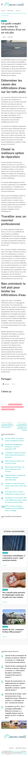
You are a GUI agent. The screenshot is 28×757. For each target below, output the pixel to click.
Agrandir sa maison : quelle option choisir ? (15, 689)
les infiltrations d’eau (8, 409)
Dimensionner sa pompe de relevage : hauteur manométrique (15, 477)
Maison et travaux (15, 751)
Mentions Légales (22, 754)
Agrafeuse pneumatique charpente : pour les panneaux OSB (14, 446)
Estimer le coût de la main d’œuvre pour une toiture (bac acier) (16, 485)
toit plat (19, 303)
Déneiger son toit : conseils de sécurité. (14, 701)
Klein (4, 37)
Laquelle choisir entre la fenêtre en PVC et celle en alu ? (14, 715)
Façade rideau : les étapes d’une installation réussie (14, 439)
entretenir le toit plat (15, 404)
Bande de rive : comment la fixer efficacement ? (13, 630)
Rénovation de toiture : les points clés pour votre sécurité (14, 469)
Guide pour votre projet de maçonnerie (15, 661)
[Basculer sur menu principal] (2, 4)
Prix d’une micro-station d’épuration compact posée (15, 493)
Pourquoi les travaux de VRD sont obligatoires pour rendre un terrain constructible (16, 500)
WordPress (15, 754)
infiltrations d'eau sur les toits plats (12, 406)
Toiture (4, 21)
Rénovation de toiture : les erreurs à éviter (14, 462)
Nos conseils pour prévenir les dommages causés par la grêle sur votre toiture (13, 595)
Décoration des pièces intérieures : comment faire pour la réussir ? (15, 673)
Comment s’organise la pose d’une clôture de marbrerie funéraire (15, 455)
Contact (11, 748)
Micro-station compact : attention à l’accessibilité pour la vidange (14, 508)
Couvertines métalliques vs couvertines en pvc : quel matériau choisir (13, 558)
